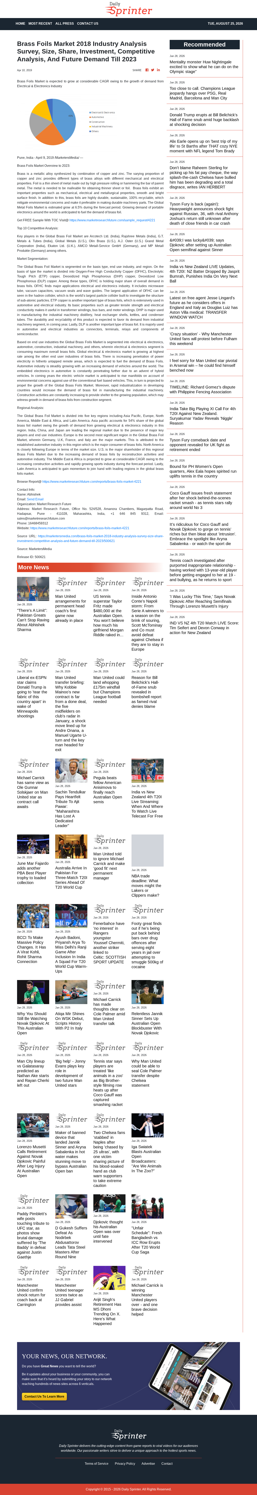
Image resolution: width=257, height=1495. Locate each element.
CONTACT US (87, 23)
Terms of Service (96, 1463)
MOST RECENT (40, 23)
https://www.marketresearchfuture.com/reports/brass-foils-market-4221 (91, 481)
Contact (166, 1463)
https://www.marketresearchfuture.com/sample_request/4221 (112, 220)
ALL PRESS (64, 23)
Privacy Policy (125, 1463)
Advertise (148, 1463)
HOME (20, 23)
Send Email (35, 499)
